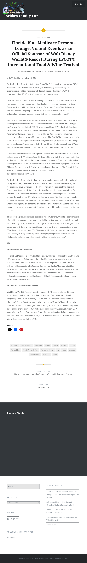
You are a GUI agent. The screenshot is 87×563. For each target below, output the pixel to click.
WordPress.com (62, 558)
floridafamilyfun (47, 350)
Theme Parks (43, 38)
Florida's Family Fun (20, 16)
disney (47, 345)
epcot (56, 345)
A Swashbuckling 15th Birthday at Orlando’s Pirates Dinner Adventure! (60, 503)
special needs (35, 354)
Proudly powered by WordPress (30, 558)
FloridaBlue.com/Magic (24, 174)
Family (63, 345)
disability (38, 345)
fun (58, 350)
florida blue (15, 350)
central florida (26, 345)
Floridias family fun (36, 71)
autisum (14, 345)
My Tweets (11, 537)
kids (64, 350)
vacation (46, 354)
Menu (79, 4)
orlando (72, 350)
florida (72, 345)
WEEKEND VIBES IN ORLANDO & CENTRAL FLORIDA (59, 511)
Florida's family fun (30, 350)
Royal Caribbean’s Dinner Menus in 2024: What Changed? (61, 518)
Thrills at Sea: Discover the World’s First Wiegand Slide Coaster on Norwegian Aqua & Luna (62, 494)
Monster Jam (51, 525)
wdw (55, 354)
